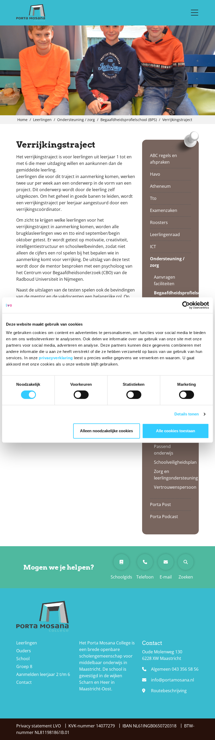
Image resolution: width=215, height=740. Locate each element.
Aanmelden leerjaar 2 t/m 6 (43, 674)
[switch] (81, 394)
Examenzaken (163, 210)
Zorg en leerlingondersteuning (170, 474)
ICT (153, 246)
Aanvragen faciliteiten (164, 280)
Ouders (23, 651)
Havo (155, 174)
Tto (153, 198)
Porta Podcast (164, 516)
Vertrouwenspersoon (170, 487)
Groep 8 (24, 666)
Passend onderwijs (163, 450)
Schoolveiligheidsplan (170, 462)
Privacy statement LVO (39, 726)
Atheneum (160, 186)
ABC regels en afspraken (163, 159)
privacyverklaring (56, 358)
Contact (24, 682)
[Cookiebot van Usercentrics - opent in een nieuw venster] (186, 305)
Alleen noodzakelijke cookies (106, 431)
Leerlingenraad (165, 234)
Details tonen (186, 414)
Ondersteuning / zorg (167, 262)
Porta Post (160, 504)
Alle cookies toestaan (175, 431)
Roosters (159, 222)
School (23, 658)
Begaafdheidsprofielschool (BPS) (170, 296)
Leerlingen (26, 643)
